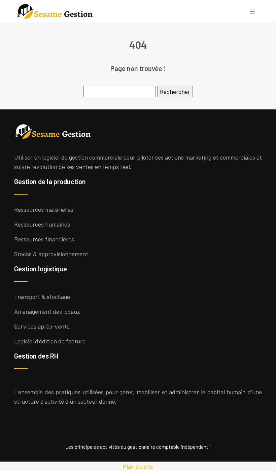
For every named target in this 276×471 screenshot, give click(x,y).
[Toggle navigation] (252, 11)
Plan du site (138, 466)
